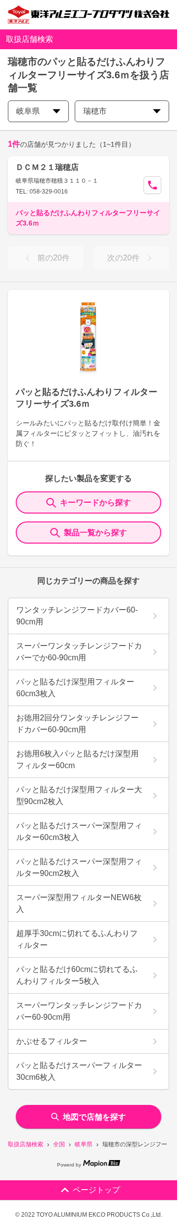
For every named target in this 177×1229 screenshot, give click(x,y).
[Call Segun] (152, 185)
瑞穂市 (95, 111)
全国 (59, 1144)
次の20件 (123, 258)
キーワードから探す (95, 502)
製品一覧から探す (95, 532)
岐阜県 (83, 1144)
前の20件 (53, 258)
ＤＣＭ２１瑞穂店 (47, 167)
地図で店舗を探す (94, 1117)
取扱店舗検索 (25, 1144)
